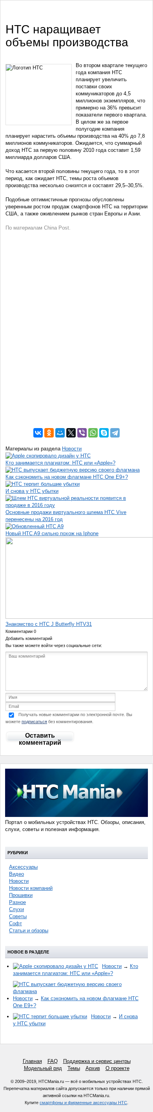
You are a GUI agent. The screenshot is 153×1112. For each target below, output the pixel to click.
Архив (93, 1068)
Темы (73, 1068)
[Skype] (104, 433)
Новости (72, 449)
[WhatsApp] (93, 433)
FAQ (52, 1061)
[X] (71, 433)
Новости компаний (31, 888)
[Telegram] (115, 433)
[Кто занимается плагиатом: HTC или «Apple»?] (48, 456)
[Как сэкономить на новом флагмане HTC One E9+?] (72, 470)
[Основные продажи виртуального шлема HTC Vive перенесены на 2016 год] (76, 505)
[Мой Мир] (60, 433)
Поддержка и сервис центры (97, 1061)
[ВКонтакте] (38, 433)
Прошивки (21, 895)
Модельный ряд (43, 1068)
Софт (15, 923)
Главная (32, 1061)
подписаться (34, 721)
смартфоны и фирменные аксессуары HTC (83, 1102)
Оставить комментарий (40, 737)
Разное (17, 902)
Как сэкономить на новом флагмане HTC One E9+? (66, 477)
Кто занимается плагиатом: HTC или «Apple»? (60, 463)
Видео (16, 874)
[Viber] (82, 433)
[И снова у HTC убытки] (42, 484)
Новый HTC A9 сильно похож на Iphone (51, 533)
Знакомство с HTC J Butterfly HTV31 (48, 624)
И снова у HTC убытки (31, 491)
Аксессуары (23, 867)
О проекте (117, 1068)
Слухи (16, 909)
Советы (18, 916)
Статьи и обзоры (28, 930)
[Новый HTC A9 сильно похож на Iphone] (34, 526)
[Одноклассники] (49, 433)
